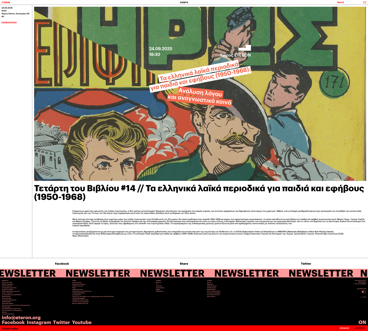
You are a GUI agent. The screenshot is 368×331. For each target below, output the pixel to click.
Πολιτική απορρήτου (213, 293)
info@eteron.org (21, 317)
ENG (362, 297)
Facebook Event (9, 22)
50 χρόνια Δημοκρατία (9, 300)
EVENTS (184, 2)
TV (157, 284)
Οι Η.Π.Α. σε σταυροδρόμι (80, 301)
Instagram (39, 322)
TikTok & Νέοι (6, 307)
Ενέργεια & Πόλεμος (78, 284)
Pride (73, 287)
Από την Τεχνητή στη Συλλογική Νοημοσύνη (16, 305)
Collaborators (211, 287)
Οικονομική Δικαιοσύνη (9, 287)
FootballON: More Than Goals (11, 308)
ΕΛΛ (365, 297)
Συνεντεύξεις (160, 287)
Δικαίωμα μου (76, 294)
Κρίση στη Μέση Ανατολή (80, 303)
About (209, 282)
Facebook (62, 263)
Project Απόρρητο (8, 284)
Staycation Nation (7, 303)
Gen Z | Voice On (7, 286)
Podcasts (159, 286)
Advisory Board (211, 286)
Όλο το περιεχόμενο (213, 291)
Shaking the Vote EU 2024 (80, 300)
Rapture (4, 312)
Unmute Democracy (8, 314)
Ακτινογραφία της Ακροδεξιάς (11, 294)
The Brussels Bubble (78, 293)
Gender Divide (6, 301)
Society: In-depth (7, 289)
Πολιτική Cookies (10, 328)
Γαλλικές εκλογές (77, 286)
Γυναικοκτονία (76, 282)
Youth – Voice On (7, 293)
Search (340, 2)
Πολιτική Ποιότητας (213, 294)
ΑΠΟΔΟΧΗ (344, 328)
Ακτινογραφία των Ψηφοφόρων (12, 310)
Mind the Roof (6, 296)
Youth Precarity (6, 298)
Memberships (211, 289)
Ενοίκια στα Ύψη (7, 282)
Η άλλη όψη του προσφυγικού (81, 291)
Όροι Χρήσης (211, 296)
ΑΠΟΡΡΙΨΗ (360, 328)
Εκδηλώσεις (159, 291)
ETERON (6, 2)
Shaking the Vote (77, 289)
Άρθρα (158, 289)
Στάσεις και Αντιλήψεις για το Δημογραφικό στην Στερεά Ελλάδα (93, 296)
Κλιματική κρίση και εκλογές (11, 291)
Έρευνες (158, 282)
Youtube (82, 322)
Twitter (306, 263)
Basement (210, 284)
